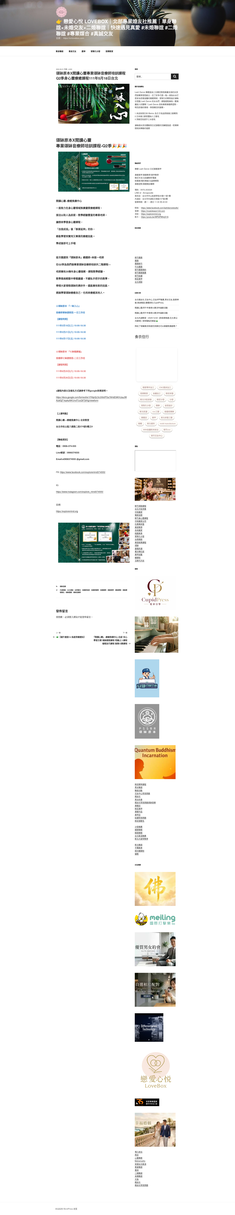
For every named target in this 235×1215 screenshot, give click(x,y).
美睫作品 (138, 811)
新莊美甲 (138, 278)
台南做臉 (138, 539)
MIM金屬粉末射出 (150, 430)
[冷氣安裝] (147, 696)
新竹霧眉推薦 (140, 272)
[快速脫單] (155, 1146)
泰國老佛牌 (169, 412)
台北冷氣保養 (140, 508)
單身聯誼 (59, 51)
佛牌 (158, 405)
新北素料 (151, 423)
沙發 (171, 399)
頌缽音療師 (77, 592)
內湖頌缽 (63, 590)
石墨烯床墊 (139, 524)
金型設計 (168, 405)
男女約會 (138, 799)
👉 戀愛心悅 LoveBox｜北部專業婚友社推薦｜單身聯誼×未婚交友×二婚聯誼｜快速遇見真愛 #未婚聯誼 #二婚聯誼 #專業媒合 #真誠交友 (117, 27)
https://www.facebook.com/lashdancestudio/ (160, 207)
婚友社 (137, 796)
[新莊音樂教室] (156, 652)
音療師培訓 (86, 590)
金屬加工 (157, 393)
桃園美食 (138, 533)
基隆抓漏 (138, 548)
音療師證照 (95, 590)
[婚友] (156, 1091)
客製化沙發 (95, 51)
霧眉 (137, 260)
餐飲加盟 (138, 515)
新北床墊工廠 (166, 417)
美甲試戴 (138, 554)
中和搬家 (138, 512)
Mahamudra (140, 1160)
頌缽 (137, 545)
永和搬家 (138, 530)
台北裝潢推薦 (140, 835)
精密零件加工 (148, 387)
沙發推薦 (138, 826)
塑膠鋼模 (138, 829)
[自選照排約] (155, 1006)
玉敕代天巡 (139, 560)
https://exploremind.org (67, 511)
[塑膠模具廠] (149, 1041)
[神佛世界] (155, 905)
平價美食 (138, 847)
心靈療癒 (138, 1157)
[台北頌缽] (147, 737)
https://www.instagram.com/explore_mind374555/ (79, 491)
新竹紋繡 (138, 275)
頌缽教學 (111, 590)
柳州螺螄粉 (139, 850)
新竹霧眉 (138, 257)
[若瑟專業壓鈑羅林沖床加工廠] (147, 1105)
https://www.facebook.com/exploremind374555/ (82, 472)
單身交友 (72, 51)
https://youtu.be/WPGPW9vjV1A (154, 216)
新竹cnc (167, 430)
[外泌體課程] (155, 500)
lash (70, 69)
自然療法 (78, 590)
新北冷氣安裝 (146, 399)
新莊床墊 (169, 393)
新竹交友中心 (157, 436)
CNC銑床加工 (165, 387)
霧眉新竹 (138, 263)
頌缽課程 (118, 590)
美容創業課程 (140, 542)
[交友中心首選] (155, 609)
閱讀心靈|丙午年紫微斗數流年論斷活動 (151, 307)
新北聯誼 (138, 844)
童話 (137, 1170)
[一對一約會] (155, 965)
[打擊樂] (155, 924)
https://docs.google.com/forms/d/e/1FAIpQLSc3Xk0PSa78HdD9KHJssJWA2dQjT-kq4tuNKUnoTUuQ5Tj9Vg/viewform (91, 399)
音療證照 (103, 590)
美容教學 (138, 527)
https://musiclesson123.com (153, 210)
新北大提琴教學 (141, 838)
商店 (137, 1154)
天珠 (137, 1179)
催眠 (137, 853)
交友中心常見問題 (142, 793)
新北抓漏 (143, 412)
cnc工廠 (155, 412)
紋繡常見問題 (140, 817)
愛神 (83, 51)
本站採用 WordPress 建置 (66, 1208)
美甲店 (137, 814)
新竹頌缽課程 (140, 505)
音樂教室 (109, 51)
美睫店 (144, 417)
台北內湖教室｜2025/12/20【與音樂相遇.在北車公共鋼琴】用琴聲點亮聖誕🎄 (156, 319)
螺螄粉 (137, 557)
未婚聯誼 (138, 1176)
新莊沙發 (160, 399)
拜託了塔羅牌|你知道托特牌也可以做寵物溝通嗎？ (156, 326)
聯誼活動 (138, 790)
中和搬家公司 (140, 521)
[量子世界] (155, 778)
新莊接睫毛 (139, 820)
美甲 (154, 417)
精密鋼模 (138, 832)
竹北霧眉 (138, 266)
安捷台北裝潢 (140, 1164)
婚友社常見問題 (141, 802)
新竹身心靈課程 (141, 518)
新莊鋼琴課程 (140, 784)
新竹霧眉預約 (140, 269)
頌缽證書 (69, 592)
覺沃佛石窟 (139, 551)
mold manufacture (168, 423)
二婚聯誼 (138, 1173)
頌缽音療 (63, 586)
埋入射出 (138, 1151)
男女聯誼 (138, 787)
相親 (140, 423)
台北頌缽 (70, 590)
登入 (71, 616)
